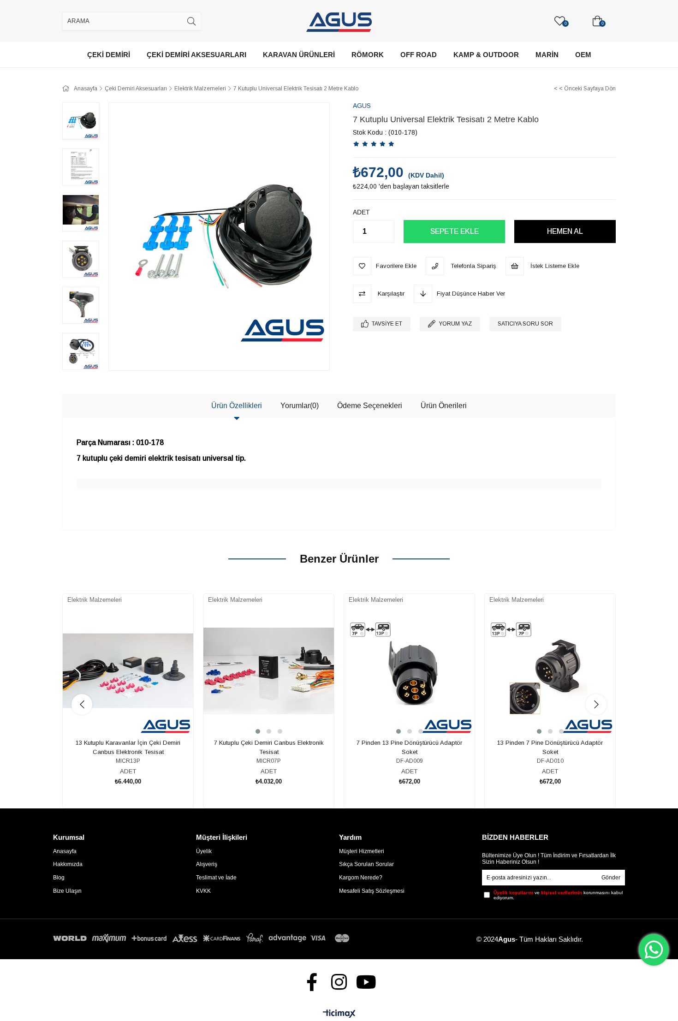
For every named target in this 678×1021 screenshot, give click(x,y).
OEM (583, 55)
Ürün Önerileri (444, 406)
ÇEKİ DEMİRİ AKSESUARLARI (196, 55)
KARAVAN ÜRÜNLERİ (299, 55)
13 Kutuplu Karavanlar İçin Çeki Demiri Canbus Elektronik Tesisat (128, 747)
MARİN (547, 55)
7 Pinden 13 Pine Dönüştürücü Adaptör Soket (409, 747)
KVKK (203, 891)
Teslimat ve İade (216, 877)
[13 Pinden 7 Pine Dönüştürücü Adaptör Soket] (550, 670)
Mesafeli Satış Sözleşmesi (371, 891)
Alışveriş (206, 864)
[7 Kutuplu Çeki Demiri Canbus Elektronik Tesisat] (268, 670)
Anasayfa (65, 851)
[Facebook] (312, 982)
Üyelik (204, 851)
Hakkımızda (68, 864)
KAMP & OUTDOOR (486, 55)
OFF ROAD (418, 55)
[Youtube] (366, 982)
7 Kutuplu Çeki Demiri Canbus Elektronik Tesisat (269, 747)
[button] (257, 731)
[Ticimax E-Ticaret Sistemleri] (339, 1014)
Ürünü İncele (139, 707)
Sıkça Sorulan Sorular (366, 864)
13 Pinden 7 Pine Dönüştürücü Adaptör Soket (550, 747)
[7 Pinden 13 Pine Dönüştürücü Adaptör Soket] (409, 670)
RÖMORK (367, 55)
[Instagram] (339, 982)
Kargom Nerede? (360, 877)
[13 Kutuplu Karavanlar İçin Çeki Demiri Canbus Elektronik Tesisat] (128, 670)
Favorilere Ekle (118, 707)
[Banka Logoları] (203, 938)
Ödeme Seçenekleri (369, 406)
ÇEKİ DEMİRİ (108, 55)
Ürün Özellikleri (236, 406)
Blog (59, 877)
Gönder (610, 877)
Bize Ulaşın (67, 891)
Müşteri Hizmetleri (361, 851)
